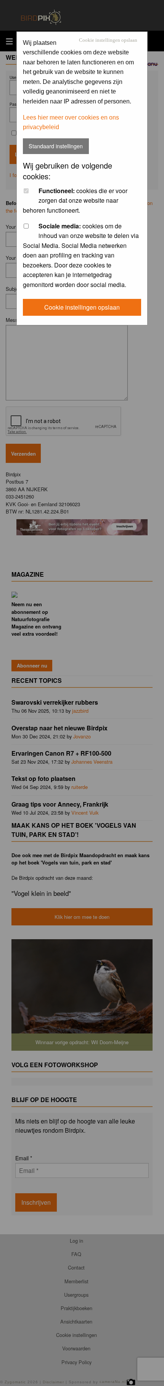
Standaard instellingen (56, 146)
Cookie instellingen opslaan (108, 40)
